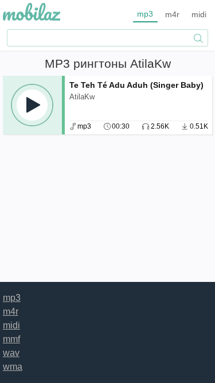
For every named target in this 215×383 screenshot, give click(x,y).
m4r (172, 14)
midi (198, 14)
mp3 (145, 13)
